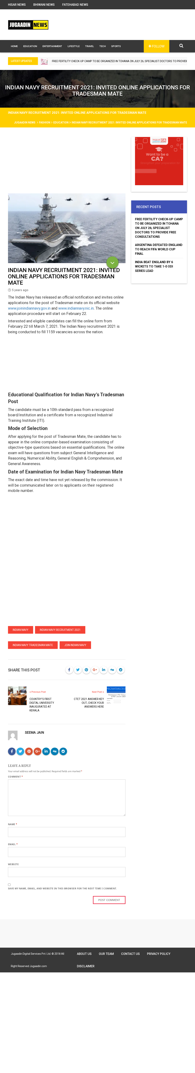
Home (14, 46)
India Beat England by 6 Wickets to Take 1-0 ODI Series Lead (154, 266)
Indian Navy (20, 629)
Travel (89, 46)
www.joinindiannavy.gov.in (29, 308)
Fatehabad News (75, 4)
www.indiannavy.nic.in (76, 308)
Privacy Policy (158, 954)
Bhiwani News (44, 4)
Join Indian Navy (75, 645)
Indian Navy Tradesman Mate (33, 645)
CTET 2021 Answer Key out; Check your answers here (89, 702)
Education (30, 46)
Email (13, 844)
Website (13, 864)
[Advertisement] (66, 165)
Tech (102, 46)
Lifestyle (74, 46)
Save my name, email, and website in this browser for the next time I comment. (62, 888)
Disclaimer (85, 966)
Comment (15, 776)
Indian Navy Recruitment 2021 (60, 629)
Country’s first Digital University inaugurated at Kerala (42, 704)
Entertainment (52, 46)
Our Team (106, 954)
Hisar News (17, 4)
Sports (116, 46)
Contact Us (130, 954)
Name (12, 824)
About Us (84, 954)
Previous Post (38, 692)
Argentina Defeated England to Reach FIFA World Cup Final (158, 249)
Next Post (97, 692)
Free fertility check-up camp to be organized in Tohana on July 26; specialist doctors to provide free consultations (110, 61)
